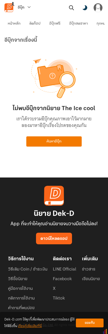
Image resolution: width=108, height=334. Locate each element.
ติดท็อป (34, 24)
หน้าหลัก (14, 24)
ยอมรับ (90, 323)
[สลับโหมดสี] (84, 7)
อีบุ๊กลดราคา (78, 24)
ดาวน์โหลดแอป (54, 239)
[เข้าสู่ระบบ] (98, 7)
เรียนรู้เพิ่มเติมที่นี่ (30, 326)
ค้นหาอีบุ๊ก (54, 141)
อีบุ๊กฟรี (54, 24)
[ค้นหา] (71, 7)
